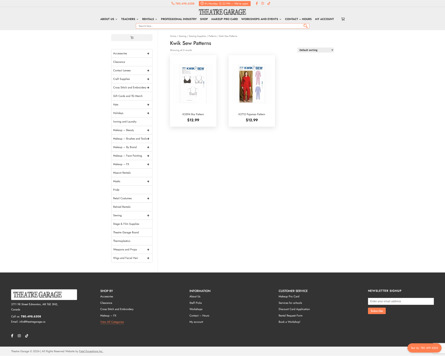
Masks (131, 181)
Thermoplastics (121, 241)
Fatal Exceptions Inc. (91, 351)
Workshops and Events (259, 19)
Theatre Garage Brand (126, 232)
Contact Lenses (131, 70)
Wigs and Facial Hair (131, 257)
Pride (116, 190)
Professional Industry (179, 19)
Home (173, 36)
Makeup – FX (131, 164)
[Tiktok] (269, 4)
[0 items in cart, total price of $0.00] (131, 37)
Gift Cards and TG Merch (128, 96)
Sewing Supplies (197, 36)
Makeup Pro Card (224, 19)
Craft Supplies (131, 78)
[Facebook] (257, 4)
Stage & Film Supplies (126, 224)
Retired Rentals (121, 207)
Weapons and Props (131, 249)
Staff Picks (195, 303)
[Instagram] (262, 4)
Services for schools (290, 303)
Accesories (106, 296)
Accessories (131, 53)
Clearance (119, 62)
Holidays (131, 113)
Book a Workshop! (289, 322)
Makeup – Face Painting (131, 155)
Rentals (148, 19)
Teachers (128, 19)
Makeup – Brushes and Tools (131, 138)
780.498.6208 (185, 4)
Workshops (195, 309)
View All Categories (112, 322)
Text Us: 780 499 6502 (424, 348)
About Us (107, 19)
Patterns (213, 36)
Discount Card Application (294, 309)
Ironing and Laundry (124, 122)
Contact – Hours (298, 19)
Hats (131, 104)
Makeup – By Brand (131, 147)
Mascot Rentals (122, 173)
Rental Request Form (290, 316)
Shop (204, 19)
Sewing (182, 36)
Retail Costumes (131, 198)
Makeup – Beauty (131, 130)
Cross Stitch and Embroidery (131, 87)
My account (324, 19)
